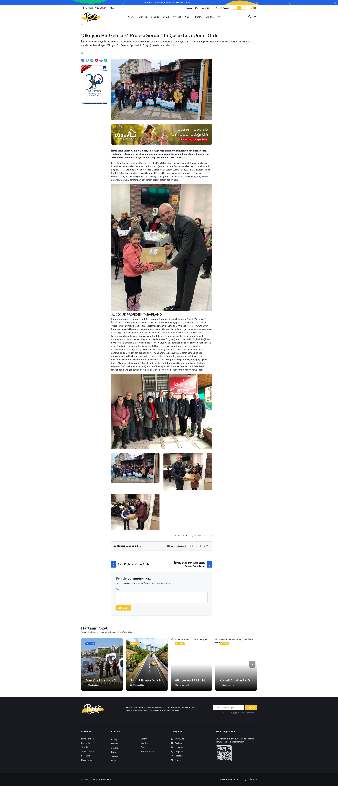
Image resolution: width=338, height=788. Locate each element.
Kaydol (251, 708)
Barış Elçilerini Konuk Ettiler (134, 564)
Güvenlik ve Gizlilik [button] (228, 779)
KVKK (235, 713)
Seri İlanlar (85, 743)
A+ (243, 8)
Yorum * (119, 589)
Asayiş (131, 17)
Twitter (178, 760)
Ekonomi (143, 17)
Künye (244, 779)
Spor (143, 747)
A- (235, 8)
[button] (198, 8)
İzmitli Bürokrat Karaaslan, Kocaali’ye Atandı (189, 564)
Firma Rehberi (87, 739)
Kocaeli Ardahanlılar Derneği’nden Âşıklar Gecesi (191, 680)
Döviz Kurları (86, 760)
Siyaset (177, 17)
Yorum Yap (123, 608)
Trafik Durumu (87, 751)
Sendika (155, 17)
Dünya (166, 17)
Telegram (179, 751)
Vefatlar (84, 747)
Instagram (179, 747)
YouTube (178, 743)
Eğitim (198, 17)
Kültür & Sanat (147, 751)
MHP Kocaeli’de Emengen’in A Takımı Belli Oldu (236, 680)
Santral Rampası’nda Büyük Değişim (102, 680)
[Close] (335, 2)
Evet (194, 546)
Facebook (179, 756)
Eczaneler (85, 756)
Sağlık (188, 17)
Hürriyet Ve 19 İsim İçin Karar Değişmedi (146, 680)
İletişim (253, 779)
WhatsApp (179, 739)
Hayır (203, 546)
